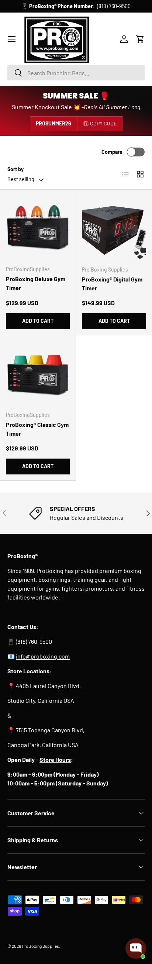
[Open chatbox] (135, 948)
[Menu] (12, 39)
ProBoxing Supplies (40, 946)
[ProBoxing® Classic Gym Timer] (38, 373)
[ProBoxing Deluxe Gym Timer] (38, 227)
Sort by (15, 169)
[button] (140, 39)
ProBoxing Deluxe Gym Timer (35, 283)
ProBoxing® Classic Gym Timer (37, 429)
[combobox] (76, 72)
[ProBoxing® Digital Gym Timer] (114, 228)
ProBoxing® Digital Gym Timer (112, 283)
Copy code (103, 123)
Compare (111, 152)
